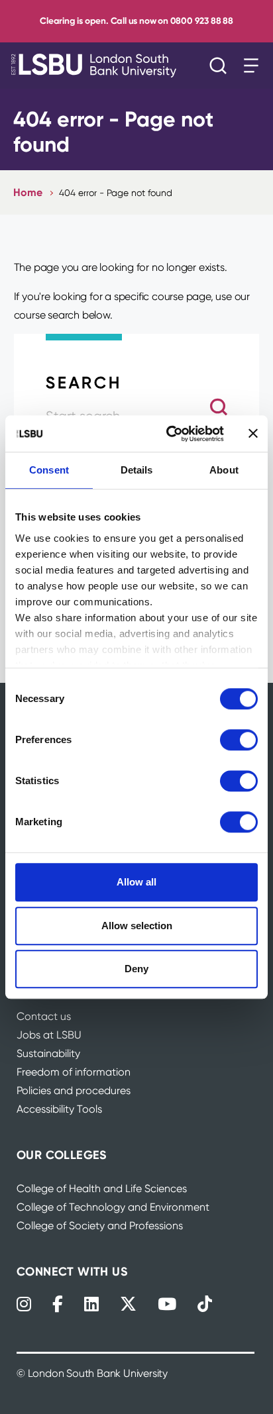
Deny (136, 968)
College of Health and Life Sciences (102, 1188)
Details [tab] (137, 470)
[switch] (239, 739)
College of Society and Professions (100, 1225)
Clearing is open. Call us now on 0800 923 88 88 (136, 20)
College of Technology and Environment (113, 1207)
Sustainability (48, 1053)
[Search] (221, 66)
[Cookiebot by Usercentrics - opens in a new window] (169, 433)
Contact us (44, 1016)
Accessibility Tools (59, 1109)
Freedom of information (74, 1072)
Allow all (136, 881)
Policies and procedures (74, 1090)
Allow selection (136, 925)
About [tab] (224, 470)
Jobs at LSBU (49, 1035)
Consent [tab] (49, 470)
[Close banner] (253, 433)
